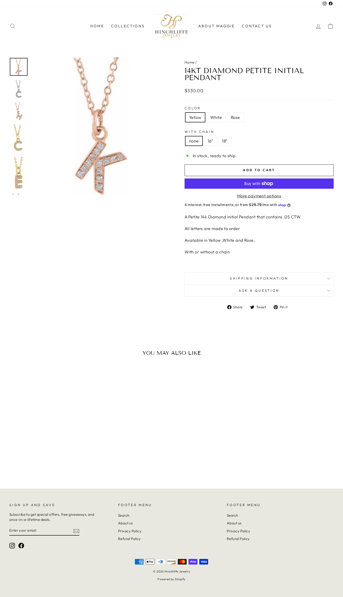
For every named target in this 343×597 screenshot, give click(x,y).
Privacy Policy (129, 531)
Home (97, 26)
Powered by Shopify (171, 579)
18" (224, 141)
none (194, 141)
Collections (128, 26)
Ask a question (259, 290)
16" (210, 141)
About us (125, 523)
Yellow (195, 117)
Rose (235, 117)
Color (193, 108)
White (216, 117)
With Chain (199, 132)
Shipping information (259, 278)
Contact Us (257, 26)
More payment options (259, 196)
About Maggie (216, 26)
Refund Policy (129, 539)
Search (124, 515)
